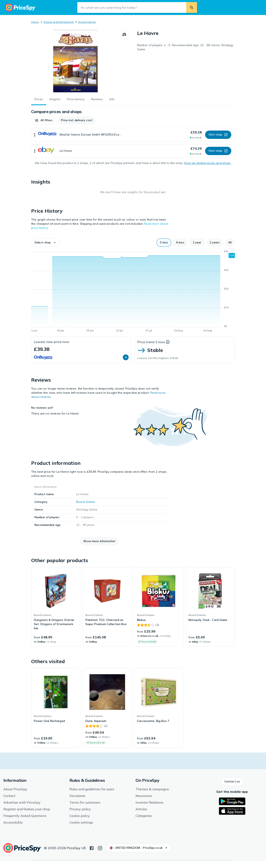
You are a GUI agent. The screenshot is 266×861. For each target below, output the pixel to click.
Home (35, 21)
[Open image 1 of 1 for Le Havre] (75, 61)
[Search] (191, 7)
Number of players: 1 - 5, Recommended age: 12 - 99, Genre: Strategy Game (185, 47)
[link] (55, 606)
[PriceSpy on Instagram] (99, 848)
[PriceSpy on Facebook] (91, 848)
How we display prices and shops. (207, 163)
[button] (43, 120)
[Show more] (34, 135)
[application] (133, 291)
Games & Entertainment (58, 21)
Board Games (87, 21)
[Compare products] (124, 34)
